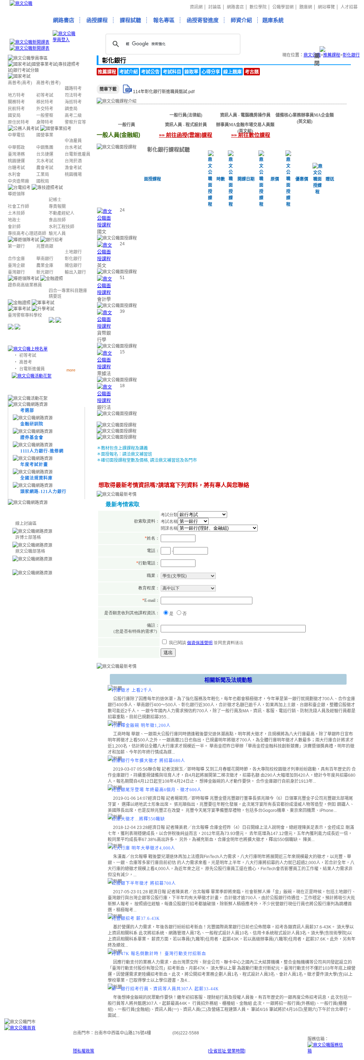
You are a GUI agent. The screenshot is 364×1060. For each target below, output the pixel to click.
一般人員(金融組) (126, 115)
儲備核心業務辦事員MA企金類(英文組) (304, 116)
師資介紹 (241, 20)
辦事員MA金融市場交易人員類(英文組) (245, 125)
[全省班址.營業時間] (226, 1051)
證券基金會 (31, 437)
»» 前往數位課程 (250, 135)
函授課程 (97, 20)
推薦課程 (107, 71)
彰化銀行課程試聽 (168, 149)
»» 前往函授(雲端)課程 (185, 135)
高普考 (25, 362)
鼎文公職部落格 (30, 551)
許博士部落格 (28, 537)
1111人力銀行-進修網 (42, 451)
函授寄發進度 (203, 20)
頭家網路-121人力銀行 (43, 491)
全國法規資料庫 (36, 478)
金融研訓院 (31, 424)
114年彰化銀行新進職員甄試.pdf (163, 91)
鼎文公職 (312, 55)
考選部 (27, 410)
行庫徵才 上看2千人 (132, 690)
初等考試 (27, 355)
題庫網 (305, 7)
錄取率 (191, 71)
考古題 (252, 71)
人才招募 (349, 7)
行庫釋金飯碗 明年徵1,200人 (141, 725)
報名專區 (164, 20)
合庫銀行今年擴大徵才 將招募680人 (148, 760)
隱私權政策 (83, 1051)
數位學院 (258, 7)
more (70, 370)
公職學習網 (283, 7)
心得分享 (211, 71)
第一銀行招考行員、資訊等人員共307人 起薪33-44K (165, 988)
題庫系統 (273, 20)
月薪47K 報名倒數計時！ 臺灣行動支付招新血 (159, 953)
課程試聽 (130, 20)
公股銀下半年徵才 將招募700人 (144, 883)
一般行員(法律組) (186, 115)
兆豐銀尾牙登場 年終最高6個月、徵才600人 (157, 789)
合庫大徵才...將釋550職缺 (138, 819)
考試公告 (150, 71)
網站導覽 (326, 7)
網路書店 (235, 7)
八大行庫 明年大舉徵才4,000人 (143, 848)
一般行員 (126, 124)
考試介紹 (128, 71)
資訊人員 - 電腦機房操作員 (245, 115)
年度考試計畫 (34, 464)
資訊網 (196, 7)
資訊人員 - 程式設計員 (186, 124)
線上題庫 (232, 71)
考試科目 (172, 71)
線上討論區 (26, 523)
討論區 (214, 7)
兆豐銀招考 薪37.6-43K (136, 918)
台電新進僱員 (32, 368)
